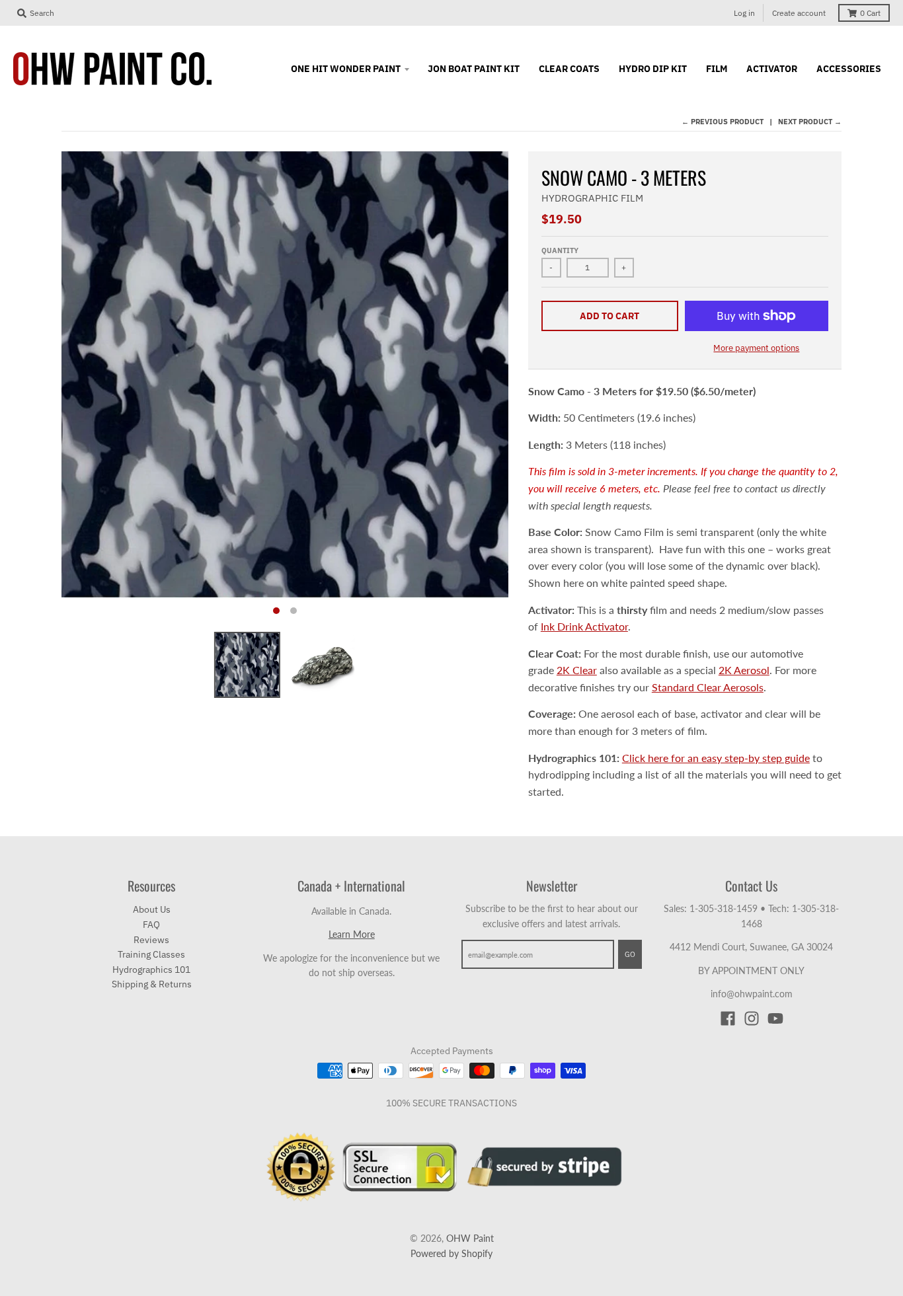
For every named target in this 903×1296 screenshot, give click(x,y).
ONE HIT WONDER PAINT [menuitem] (346, 69)
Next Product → (810, 121)
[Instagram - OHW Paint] (752, 1018)
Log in (744, 13)
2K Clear (577, 670)
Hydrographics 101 (151, 969)
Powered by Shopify (451, 1253)
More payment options (756, 348)
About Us (152, 909)
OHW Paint (470, 1238)
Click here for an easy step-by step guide (716, 757)
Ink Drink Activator (584, 626)
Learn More (352, 934)
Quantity (559, 250)
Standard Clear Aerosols (708, 687)
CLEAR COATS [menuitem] (569, 69)
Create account (799, 13)
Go (630, 954)
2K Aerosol (744, 670)
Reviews (151, 940)
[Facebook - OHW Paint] (728, 1018)
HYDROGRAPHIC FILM (592, 198)
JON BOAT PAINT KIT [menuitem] (474, 69)
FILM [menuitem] (716, 69)
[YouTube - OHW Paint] (775, 1018)
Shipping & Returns (152, 984)
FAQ (151, 925)
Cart (870, 13)
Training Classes (151, 954)
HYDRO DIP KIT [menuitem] (653, 69)
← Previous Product (723, 121)
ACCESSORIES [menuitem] (848, 69)
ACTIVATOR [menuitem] (771, 69)
